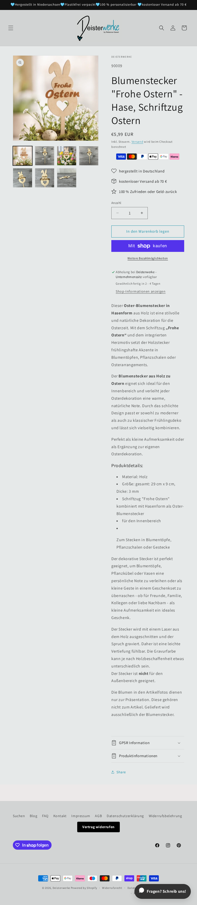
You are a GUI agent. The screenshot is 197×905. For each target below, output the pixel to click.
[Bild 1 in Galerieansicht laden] (22, 156)
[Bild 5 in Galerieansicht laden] (22, 178)
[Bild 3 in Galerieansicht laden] (66, 156)
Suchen (19, 816)
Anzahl (116, 203)
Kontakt (60, 816)
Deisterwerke (61, 888)
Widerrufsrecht (112, 888)
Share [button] (121, 772)
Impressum (80, 816)
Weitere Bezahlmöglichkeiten (147, 258)
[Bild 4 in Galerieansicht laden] (88, 156)
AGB (98, 816)
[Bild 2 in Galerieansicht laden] (44, 156)
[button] (10, 28)
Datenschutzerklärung (125, 816)
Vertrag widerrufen (98, 827)
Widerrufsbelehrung (165, 816)
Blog (33, 816)
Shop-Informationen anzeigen (140, 291)
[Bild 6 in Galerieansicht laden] (44, 178)
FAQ (45, 816)
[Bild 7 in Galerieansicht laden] (66, 178)
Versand (137, 141)
